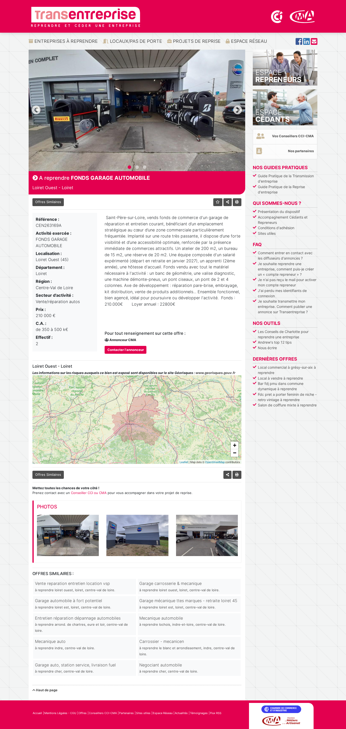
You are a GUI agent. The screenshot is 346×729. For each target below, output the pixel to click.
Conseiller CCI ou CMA (89, 493)
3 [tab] (144, 167)
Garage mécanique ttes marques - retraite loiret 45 (188, 603)
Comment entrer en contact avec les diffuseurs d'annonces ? (285, 255)
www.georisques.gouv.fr (215, 373)
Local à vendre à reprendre (280, 378)
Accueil (37, 713)
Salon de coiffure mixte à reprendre (287, 405)
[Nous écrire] (314, 43)
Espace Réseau (248, 41)
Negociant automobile (168, 667)
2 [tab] (137, 167)
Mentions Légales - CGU (60, 713)
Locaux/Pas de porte (135, 41)
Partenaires (126, 713)
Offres (83, 713)
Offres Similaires (48, 202)
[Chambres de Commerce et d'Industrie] (277, 16)
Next (238, 110)
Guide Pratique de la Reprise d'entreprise (281, 189)
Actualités (181, 713)
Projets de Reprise (196, 41)
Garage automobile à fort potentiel (73, 603)
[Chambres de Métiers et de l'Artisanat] (302, 16)
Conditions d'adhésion (276, 228)
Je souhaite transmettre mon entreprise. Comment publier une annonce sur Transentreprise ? (285, 306)
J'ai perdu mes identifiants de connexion (282, 293)
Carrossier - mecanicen (187, 647)
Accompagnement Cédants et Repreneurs (282, 220)
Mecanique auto (65, 644)
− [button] (234, 453)
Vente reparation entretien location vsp (75, 586)
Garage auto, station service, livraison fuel (75, 667)
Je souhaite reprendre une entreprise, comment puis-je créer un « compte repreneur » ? (286, 269)
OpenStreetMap (215, 462)
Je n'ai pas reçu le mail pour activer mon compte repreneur (287, 282)
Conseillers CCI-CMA (103, 713)
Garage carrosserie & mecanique (179, 586)
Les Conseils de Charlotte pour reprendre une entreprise (283, 334)
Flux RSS (215, 713)
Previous (36, 110)
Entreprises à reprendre (65, 41)
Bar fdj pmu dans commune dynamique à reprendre (280, 386)
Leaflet (184, 462)
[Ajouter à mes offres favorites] (218, 202)
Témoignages (199, 713)
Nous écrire (267, 348)
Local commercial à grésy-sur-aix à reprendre (287, 370)
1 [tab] (129, 167)
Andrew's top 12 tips (275, 342)
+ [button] (234, 445)
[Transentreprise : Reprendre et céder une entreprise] (85, 16)
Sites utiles (267, 233)
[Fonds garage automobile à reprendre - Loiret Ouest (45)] (68, 535)
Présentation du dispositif (279, 211)
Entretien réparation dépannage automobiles (81, 624)
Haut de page (46, 690)
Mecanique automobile (182, 621)
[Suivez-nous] (299, 43)
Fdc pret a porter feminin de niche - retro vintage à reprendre (287, 397)
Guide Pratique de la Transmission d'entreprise (286, 178)
